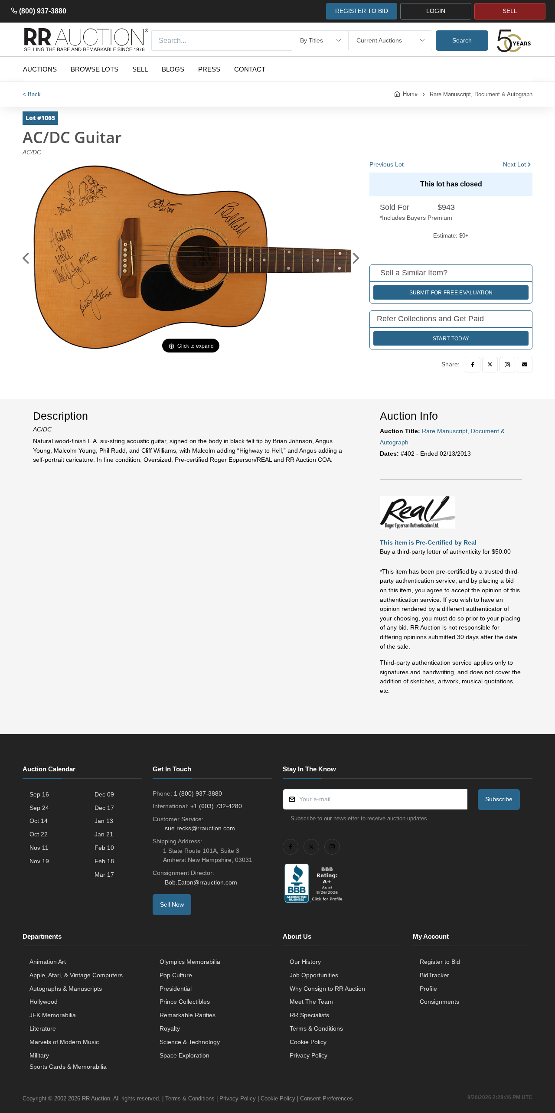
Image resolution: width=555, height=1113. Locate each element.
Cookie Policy (308, 1041)
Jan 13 (104, 820)
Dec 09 (104, 794)
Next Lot (514, 164)
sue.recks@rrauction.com (200, 828)
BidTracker (434, 975)
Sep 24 (39, 807)
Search (462, 40)
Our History (305, 961)
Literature (42, 1028)
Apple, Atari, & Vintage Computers (76, 975)
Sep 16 (39, 794)
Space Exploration (184, 1055)
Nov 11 (39, 847)
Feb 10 (104, 847)
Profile (428, 988)
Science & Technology (190, 1041)
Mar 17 (104, 874)
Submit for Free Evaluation (451, 293)
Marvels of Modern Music (64, 1041)
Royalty (170, 1028)
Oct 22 (38, 834)
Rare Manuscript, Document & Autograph (481, 94)
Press (209, 69)
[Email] (524, 364)
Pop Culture (176, 975)
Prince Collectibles (185, 1001)
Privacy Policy (308, 1055)
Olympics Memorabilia (190, 961)
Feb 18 (104, 861)
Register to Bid (440, 961)
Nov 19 (39, 861)
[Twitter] (490, 364)
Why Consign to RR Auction (327, 988)
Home (410, 94)
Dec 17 (104, 807)
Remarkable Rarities (187, 1015)
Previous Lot (386, 164)
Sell (140, 69)
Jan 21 (104, 834)
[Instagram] (507, 364)
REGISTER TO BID (361, 10)
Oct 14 (38, 820)
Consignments (439, 1001)
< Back (32, 94)
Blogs (173, 69)
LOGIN (435, 10)
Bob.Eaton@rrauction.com (201, 882)
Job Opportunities (314, 975)
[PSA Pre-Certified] (417, 511)
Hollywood (43, 1001)
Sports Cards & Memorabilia (68, 1066)
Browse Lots (94, 69)
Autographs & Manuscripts (65, 988)
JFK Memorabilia (52, 1015)
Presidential (176, 988)
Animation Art (47, 961)
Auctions (40, 69)
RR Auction (96, 1098)
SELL (510, 10)
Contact (249, 69)
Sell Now (172, 904)
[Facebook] (472, 364)
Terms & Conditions (316, 1028)
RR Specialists (309, 1015)
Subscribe (499, 799)
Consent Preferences (326, 1098)
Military (39, 1055)
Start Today (451, 339)
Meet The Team (311, 1001)
